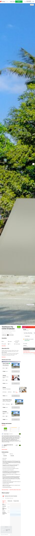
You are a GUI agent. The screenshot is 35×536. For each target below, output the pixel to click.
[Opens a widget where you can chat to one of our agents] (6, 531)
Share (33, 4)
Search (19, 1)
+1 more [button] (17, 392)
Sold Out (15, 383)
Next (33, 164)
